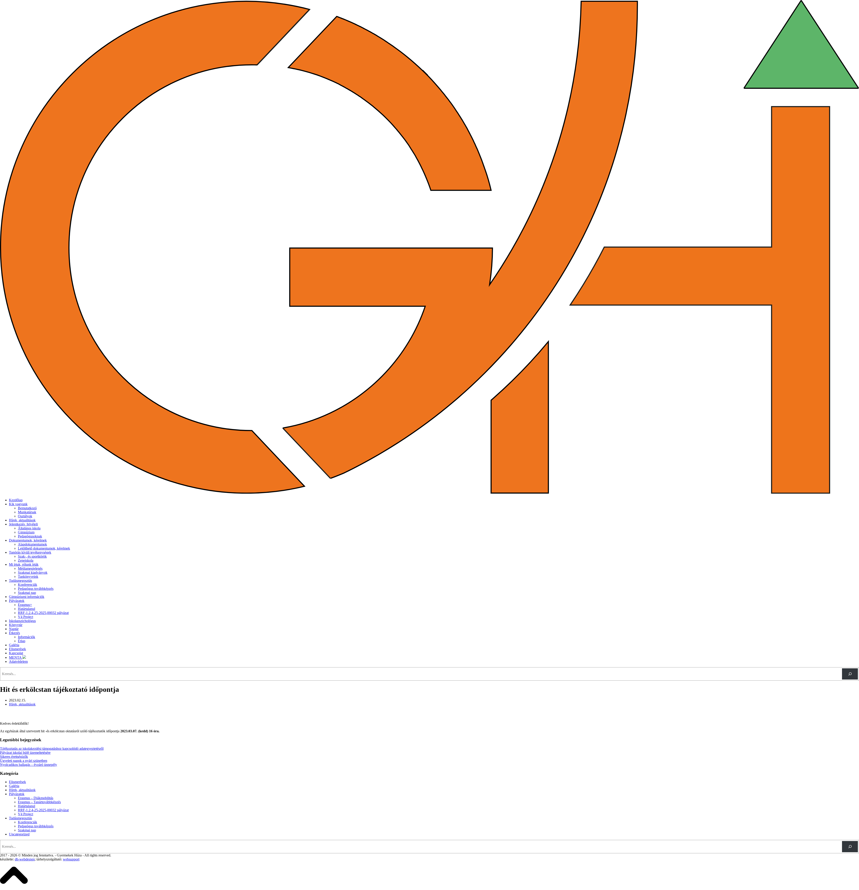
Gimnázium (26, 532)
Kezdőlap (16, 500)
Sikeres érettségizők (14, 756)
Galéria (14, 645)
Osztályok (25, 516)
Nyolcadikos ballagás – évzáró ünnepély (28, 765)
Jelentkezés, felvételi (23, 524)
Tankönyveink (28, 576)
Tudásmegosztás (20, 580)
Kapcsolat (16, 653)
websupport (71, 859)
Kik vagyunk (18, 504)
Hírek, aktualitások (22, 520)
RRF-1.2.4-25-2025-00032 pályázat (43, 613)
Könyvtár (15, 625)
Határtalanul (26, 609)
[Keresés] (850, 673)
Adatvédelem (18, 661)
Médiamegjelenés (30, 568)
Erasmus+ (25, 605)
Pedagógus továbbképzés (35, 589)
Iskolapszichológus (22, 621)
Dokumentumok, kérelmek (28, 540)
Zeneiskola (25, 560)
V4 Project (25, 617)
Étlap (21, 641)
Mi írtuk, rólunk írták (23, 564)
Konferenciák (27, 584)
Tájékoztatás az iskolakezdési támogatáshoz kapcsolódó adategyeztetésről (52, 748)
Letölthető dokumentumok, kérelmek (44, 548)
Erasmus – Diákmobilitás (35, 798)
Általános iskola (29, 528)
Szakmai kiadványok (32, 572)
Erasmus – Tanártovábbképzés (39, 802)
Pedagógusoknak (30, 536)
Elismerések (17, 649)
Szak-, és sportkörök (32, 556)
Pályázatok (16, 601)
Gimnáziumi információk (26, 597)
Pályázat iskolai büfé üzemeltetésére (25, 752)
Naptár (14, 629)
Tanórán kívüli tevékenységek (30, 552)
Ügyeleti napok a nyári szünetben (23, 761)
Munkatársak (27, 512)
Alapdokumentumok (32, 544)
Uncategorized (19, 834)
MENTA (15, 657)
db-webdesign (25, 859)
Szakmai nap (27, 593)
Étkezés (14, 633)
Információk (26, 637)
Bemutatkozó (27, 508)
